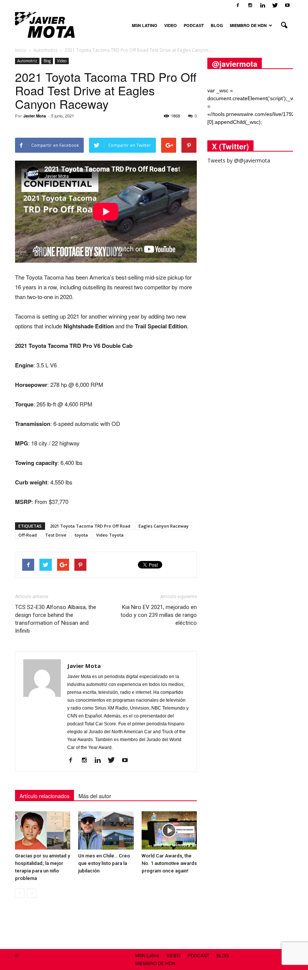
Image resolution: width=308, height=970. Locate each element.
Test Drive (55, 535)
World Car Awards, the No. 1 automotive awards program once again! (169, 863)
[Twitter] (275, 5)
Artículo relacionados (44, 796)
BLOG (217, 25)
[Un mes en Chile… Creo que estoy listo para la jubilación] (105, 830)
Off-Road (27, 535)
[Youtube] (287, 5)
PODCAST (194, 25)
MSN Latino (144, 25)
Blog (47, 60)
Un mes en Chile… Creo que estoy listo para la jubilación (104, 863)
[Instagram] (250, 5)
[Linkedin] (262, 5)
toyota (81, 535)
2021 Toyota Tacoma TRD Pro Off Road (90, 526)
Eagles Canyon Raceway (164, 526)
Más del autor (95, 796)
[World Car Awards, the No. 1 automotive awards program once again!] (169, 830)
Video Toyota (110, 535)
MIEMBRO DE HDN (248, 25)
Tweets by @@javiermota (238, 160)
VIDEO (170, 25)
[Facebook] (237, 5)
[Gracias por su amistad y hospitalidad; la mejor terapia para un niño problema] (42, 830)
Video (61, 60)
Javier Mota (34, 116)
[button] (284, 26)
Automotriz (27, 60)
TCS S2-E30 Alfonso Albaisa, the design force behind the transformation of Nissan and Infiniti (55, 619)
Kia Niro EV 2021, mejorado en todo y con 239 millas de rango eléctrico (159, 615)
